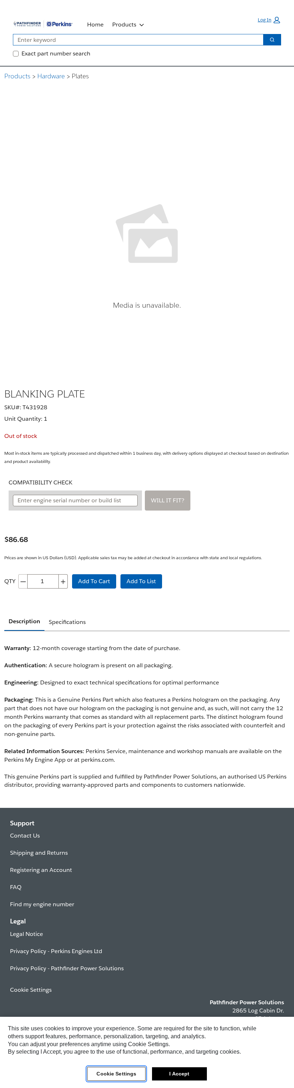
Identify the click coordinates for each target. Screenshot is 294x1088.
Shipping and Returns (39, 853)
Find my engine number (42, 904)
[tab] (24, 622)
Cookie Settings (116, 1074)
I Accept (179, 1074)
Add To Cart (94, 581)
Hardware (51, 76)
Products (124, 24)
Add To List (141, 581)
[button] (269, 20)
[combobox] (135, 39)
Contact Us (25, 835)
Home (95, 24)
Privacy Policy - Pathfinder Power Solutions (67, 968)
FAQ (16, 887)
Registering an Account (41, 870)
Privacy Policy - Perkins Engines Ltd (56, 951)
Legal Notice (26, 934)
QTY (9, 581)
